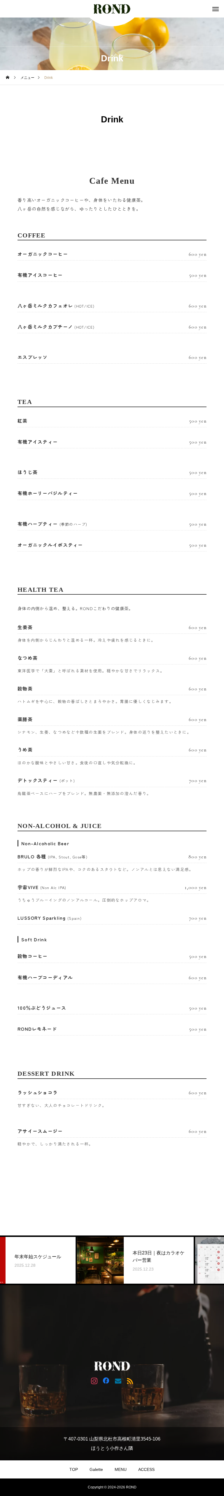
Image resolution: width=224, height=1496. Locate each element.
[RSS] (130, 1380)
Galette (96, 1469)
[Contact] (118, 1380)
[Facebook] (106, 1380)
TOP (73, 1469)
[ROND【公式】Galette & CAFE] (112, 9)
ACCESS (146, 1469)
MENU (121, 1469)
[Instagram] (94, 1380)
